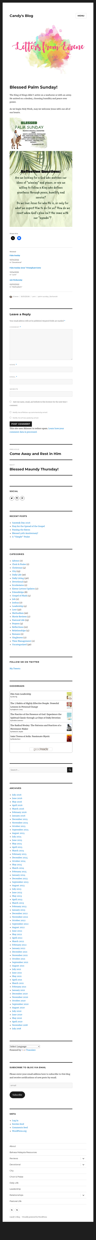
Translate (31, 1050)
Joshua (15, 602)
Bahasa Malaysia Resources (23, 1152)
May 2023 (17, 896)
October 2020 (19, 1000)
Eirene (15, 296)
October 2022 (19, 920)
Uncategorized (19, 644)
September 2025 (20, 829)
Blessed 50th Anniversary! (25, 533)
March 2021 (18, 983)
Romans (16, 634)
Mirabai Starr (16, 739)
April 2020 (17, 1021)
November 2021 (20, 955)
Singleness (17, 637)
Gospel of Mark (19, 595)
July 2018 (16, 1028)
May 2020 (17, 1018)
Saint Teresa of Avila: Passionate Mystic (30, 736)
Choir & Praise (19, 564)
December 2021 (19, 952)
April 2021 (17, 979)
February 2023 (19, 906)
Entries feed (18, 1124)
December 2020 (20, 993)
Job (13, 599)
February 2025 (19, 854)
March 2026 (18, 808)
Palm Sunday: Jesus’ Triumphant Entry (25, 268)
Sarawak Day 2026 (21, 522)
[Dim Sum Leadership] (69, 695)
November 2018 (20, 1025)
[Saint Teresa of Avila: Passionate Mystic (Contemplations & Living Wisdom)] (69, 738)
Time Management (21, 641)
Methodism (18, 613)
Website (14, 389)
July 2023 (16, 889)
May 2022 (17, 934)
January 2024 (18, 875)
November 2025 (20, 822)
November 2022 (20, 917)
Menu (81, 16)
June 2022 (17, 931)
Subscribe (17, 1095)
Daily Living (18, 578)
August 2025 (18, 833)
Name (13, 365)
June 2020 (17, 1014)
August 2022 (18, 927)
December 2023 (20, 878)
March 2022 (18, 941)
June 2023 (17, 892)
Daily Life (16, 574)
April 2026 (17, 805)
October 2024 (19, 861)
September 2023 (20, 882)
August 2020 (18, 1007)
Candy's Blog (21, 16)
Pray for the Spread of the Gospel (28, 526)
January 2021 (18, 990)
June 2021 (17, 972)
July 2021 (16, 969)
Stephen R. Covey (17, 709)
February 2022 (19, 945)
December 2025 (20, 819)
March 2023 (18, 903)
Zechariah (53, 296)
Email (13, 377)
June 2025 (17, 840)
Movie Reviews (19, 616)
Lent (34, 296)
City (14, 571)
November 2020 (20, 997)
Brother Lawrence (17, 720)
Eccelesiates (18, 585)
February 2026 (19, 812)
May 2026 (17, 801)
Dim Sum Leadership (20, 694)
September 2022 (20, 924)
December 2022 (20, 913)
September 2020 (20, 1004)
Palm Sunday (15, 255)
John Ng (14, 697)
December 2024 (20, 857)
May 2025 (17, 843)
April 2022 (17, 938)
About (13, 1146)
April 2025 (17, 847)
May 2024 (17, 864)
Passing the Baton (21, 529)
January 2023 (18, 910)
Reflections (17, 627)
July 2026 (17, 795)
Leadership (17, 606)
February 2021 (19, 986)
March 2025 (18, 850)
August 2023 (18, 885)
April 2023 (17, 899)
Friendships (18, 592)
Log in (15, 1120)
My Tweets (15, 668)
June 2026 (17, 798)
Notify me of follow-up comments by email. (30, 412)
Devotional (17, 581)
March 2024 (18, 868)
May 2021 (17, 976)
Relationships (19, 630)
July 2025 (16, 836)
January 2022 (18, 948)
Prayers (16, 623)
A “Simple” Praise (21, 536)
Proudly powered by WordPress (34, 1217)
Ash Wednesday (16, 280)
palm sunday (43, 296)
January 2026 (18, 815)
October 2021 (18, 959)
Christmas (17, 567)
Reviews (14, 1158)
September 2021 (20, 962)
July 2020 (16, 1011)
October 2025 (19, 826)
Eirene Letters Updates (23, 588)
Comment (15, 327)
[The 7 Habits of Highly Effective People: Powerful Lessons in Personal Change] (69, 705)
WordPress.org (19, 1131)
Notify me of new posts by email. (26, 418)
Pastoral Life (18, 620)
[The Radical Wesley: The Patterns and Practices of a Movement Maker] (69, 727)
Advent (15, 561)
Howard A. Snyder (17, 731)
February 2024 (19, 871)
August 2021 (18, 965)
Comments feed (20, 1127)
